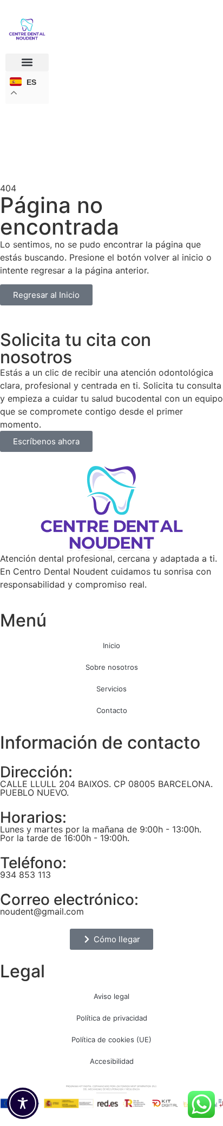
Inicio (111, 645)
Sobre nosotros (112, 667)
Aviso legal (111, 996)
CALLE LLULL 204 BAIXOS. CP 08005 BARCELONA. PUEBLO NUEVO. (106, 788)
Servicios (111, 688)
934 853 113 (25, 874)
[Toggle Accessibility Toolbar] (22, 1103)
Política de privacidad (111, 1018)
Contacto (111, 710)
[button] (27, 62)
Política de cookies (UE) (111, 1039)
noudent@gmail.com (42, 911)
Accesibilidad (112, 1061)
